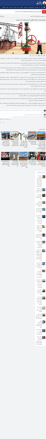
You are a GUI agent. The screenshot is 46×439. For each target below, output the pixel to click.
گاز (39, 7)
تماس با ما (11, 7)
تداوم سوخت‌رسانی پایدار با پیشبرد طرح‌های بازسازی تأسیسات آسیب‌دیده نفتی (39, 273)
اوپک (18, 7)
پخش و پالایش (31, 7)
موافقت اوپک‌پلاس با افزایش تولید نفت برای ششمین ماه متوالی (39, 324)
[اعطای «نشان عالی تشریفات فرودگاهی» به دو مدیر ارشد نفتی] (43, 330)
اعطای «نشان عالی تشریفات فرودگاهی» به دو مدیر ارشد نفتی (39, 332)
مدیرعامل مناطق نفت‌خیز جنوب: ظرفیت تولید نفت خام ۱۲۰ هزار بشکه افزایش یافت (6, 143)
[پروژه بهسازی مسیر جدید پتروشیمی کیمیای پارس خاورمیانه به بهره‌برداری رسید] (43, 242)
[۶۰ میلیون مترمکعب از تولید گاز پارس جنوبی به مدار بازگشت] (43, 202)
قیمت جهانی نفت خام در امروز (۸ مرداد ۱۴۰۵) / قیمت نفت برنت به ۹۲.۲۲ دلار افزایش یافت (39, 283)
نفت (41, 7)
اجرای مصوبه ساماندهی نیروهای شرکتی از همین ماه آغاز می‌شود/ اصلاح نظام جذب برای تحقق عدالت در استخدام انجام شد (39, 181)
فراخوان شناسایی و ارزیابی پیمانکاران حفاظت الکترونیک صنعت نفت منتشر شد (28, 11)
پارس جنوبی (26, 7)
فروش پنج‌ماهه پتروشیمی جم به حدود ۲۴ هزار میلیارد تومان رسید (14, 164)
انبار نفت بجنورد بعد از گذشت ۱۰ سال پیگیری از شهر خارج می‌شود (39, 265)
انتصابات (15, 7)
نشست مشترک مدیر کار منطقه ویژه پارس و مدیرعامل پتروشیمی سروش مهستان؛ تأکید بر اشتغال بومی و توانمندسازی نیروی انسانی (39, 255)
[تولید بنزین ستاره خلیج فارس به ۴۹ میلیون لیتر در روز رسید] (43, 209)
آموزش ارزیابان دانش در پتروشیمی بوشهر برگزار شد (39, 309)
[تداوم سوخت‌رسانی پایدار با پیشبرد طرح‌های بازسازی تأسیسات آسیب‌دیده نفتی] (43, 270)
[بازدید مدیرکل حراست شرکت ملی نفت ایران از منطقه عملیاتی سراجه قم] (43, 314)
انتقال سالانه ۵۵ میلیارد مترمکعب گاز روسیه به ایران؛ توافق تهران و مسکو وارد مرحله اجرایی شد (28, 117)
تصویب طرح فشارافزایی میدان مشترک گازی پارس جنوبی (39, 197)
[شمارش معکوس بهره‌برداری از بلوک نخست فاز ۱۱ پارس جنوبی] (43, 235)
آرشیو (7, 7)
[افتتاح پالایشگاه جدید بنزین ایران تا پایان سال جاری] (43, 189)
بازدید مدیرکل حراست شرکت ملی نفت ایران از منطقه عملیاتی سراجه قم (39, 316)
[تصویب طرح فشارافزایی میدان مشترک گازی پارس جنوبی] (43, 195)
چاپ (31, 16)
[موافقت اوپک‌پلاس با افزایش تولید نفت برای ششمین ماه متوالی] (43, 322)
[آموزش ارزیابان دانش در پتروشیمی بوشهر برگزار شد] (43, 307)
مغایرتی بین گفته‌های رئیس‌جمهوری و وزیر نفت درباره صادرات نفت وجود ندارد (41, 164)
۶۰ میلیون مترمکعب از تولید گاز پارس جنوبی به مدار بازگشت (39, 204)
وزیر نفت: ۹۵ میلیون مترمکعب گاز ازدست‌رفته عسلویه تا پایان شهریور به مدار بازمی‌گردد (39, 300)
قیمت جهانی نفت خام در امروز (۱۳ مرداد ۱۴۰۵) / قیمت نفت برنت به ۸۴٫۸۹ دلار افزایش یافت (39, 219)
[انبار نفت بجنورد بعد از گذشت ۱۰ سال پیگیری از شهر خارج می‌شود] (43, 263)
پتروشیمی (36, 7)
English (4, 7)
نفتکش (21, 7)
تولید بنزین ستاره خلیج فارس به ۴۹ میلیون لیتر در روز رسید (39, 211)
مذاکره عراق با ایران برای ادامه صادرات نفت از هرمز (39, 292)
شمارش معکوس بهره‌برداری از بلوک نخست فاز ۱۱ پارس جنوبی (39, 236)
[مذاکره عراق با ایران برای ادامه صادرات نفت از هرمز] (43, 290)
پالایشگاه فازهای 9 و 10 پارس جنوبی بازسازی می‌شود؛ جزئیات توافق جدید (5, 164)
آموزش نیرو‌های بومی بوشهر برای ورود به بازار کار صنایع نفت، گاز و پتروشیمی (39, 228)
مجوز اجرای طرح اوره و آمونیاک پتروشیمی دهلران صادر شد (33, 114)
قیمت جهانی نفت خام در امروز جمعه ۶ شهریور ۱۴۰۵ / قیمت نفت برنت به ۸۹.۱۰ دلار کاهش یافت (23, 164)
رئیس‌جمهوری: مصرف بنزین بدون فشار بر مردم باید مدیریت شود (32, 163)
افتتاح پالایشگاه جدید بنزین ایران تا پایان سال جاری (39, 190)
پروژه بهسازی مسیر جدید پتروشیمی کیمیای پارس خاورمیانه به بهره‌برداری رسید (39, 244)
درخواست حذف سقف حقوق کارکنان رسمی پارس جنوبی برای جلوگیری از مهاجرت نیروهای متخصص (39, 340)
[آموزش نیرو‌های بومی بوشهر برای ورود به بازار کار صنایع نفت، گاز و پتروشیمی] (43, 226)
